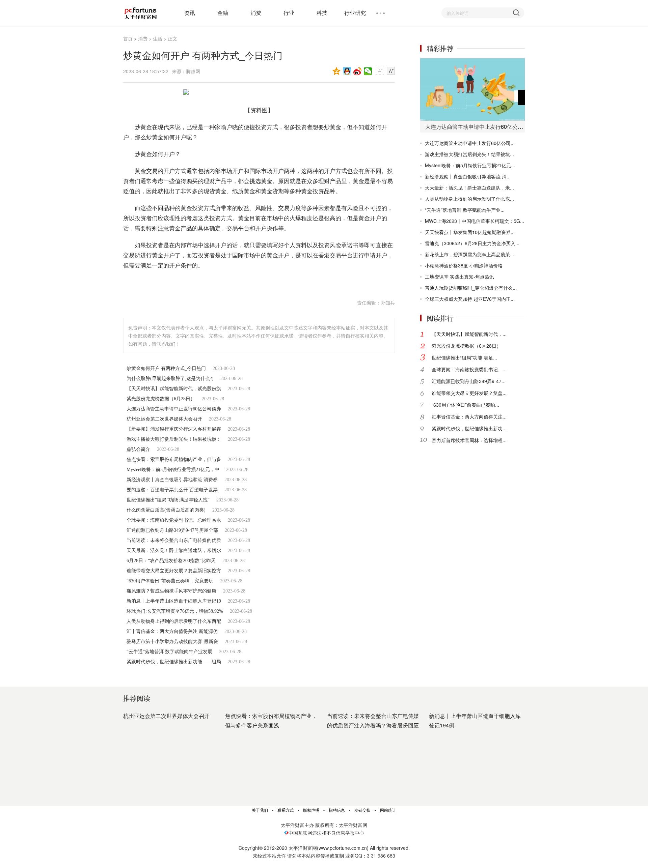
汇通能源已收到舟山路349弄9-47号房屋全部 (172, 530)
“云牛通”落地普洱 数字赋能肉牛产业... (465, 209)
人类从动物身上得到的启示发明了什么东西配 (174, 621)
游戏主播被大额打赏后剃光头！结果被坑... (469, 154)
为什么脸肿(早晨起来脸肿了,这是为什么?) (170, 378)
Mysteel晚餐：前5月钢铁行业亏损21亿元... (470, 165)
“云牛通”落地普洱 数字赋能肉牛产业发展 (169, 651)
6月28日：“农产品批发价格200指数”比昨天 (171, 560)
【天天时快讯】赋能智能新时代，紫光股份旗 (174, 388)
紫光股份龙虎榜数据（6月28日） (161, 398)
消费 (255, 13)
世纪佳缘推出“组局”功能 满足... (464, 357)
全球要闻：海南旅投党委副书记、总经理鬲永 (174, 520)
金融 (222, 13)
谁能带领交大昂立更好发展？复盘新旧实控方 (174, 570)
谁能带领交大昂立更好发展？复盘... (469, 392)
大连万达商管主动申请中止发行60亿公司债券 (174, 408)
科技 (322, 13)
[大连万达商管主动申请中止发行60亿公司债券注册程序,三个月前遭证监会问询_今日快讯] (472, 89)
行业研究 (355, 13)
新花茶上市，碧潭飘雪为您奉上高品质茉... (469, 254)
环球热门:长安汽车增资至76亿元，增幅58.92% (175, 611)
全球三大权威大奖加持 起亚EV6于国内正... (470, 298)
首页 (128, 38)
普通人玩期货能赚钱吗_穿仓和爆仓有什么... (471, 287)
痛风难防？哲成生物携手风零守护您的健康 (171, 591)
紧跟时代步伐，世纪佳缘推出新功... (469, 428)
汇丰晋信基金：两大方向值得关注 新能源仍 (172, 631)
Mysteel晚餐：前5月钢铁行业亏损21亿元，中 (173, 469)
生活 (157, 38)
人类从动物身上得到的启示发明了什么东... (469, 198)
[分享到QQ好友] (347, 71)
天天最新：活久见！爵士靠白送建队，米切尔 (174, 550)
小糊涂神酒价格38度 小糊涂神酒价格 (464, 265)
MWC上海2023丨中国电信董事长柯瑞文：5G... (474, 221)
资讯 (189, 13)
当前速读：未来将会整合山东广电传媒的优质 (174, 540)
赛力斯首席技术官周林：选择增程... (469, 440)
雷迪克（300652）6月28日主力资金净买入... (472, 243)
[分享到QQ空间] (336, 71)
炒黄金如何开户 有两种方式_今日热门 (166, 368)
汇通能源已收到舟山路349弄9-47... (469, 381)
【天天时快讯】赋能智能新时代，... (469, 333)
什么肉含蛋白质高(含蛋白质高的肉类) (166, 510)
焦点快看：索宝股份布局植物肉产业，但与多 (174, 459)
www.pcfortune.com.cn (343, 847)
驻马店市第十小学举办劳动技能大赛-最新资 (172, 641)
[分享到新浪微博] (357, 71)
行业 (289, 13)
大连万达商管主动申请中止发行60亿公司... (470, 143)
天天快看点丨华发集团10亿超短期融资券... (470, 232)
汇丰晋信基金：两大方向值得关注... (469, 416)
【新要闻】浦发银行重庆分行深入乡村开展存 (174, 429)
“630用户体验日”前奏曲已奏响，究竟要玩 (170, 580)
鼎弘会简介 (138, 449)
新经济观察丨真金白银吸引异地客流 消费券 (172, 479)
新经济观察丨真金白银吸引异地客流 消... (468, 176)
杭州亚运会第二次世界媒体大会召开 (164, 419)
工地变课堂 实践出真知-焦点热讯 (459, 276)
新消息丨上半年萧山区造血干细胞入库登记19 (174, 601)
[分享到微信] (368, 71)
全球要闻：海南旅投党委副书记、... (469, 369)
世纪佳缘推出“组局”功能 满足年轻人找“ (168, 499)
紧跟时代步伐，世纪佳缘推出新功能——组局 (174, 661)
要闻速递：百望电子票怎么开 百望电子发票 (172, 489)
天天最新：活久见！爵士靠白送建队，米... (469, 187)
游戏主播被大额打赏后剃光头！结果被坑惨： (174, 439)
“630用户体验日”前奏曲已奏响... (465, 404)
